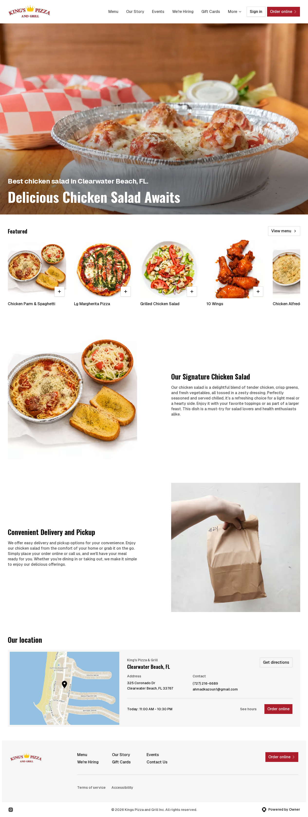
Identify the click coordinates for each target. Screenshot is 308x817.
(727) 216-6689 (205, 683)
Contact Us (157, 762)
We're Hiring (183, 11)
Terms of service (91, 787)
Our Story (135, 11)
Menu (113, 11)
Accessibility (122, 787)
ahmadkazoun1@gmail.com (215, 689)
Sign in (256, 11)
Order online (278, 708)
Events (158, 11)
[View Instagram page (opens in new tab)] (11, 810)
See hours (248, 709)
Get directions (276, 662)
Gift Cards (210, 11)
